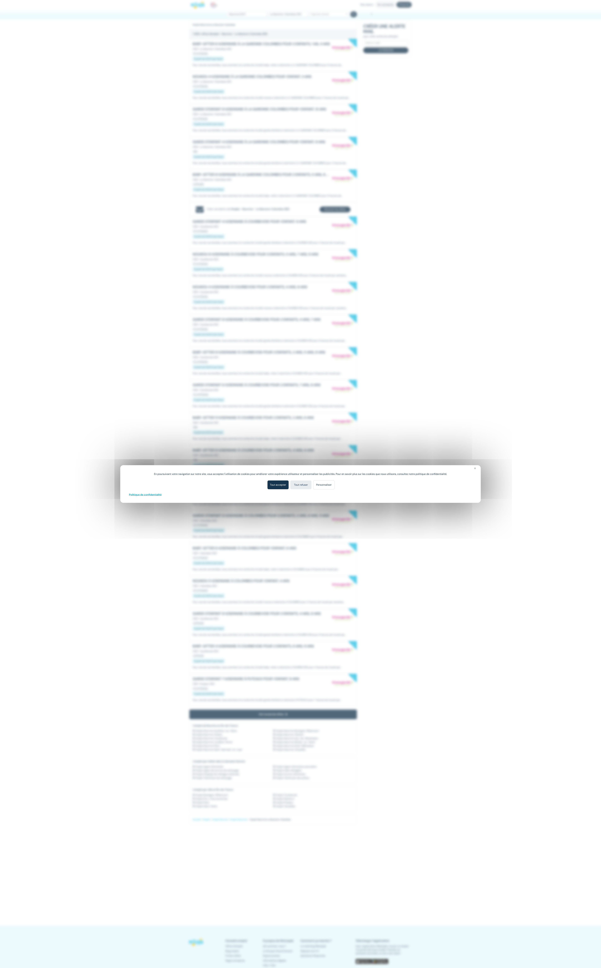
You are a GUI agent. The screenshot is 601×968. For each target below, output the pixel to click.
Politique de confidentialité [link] (145, 494)
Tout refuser (301, 484)
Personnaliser (324, 484)
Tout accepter (278, 484)
